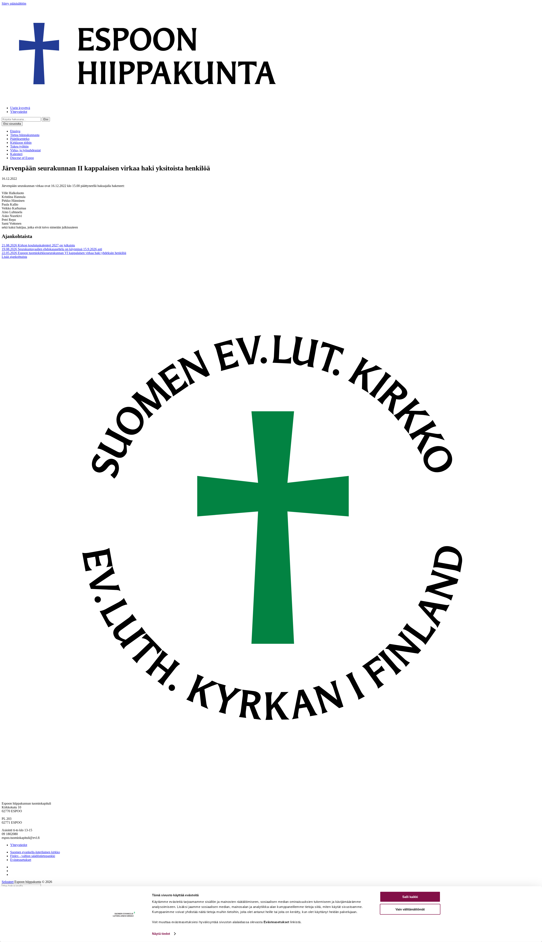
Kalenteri (16, 154)
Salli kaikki (410, 897)
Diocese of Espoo (22, 158)
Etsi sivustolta (12, 123)
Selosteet (8, 882)
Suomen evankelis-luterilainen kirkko (35, 852)
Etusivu (15, 131)
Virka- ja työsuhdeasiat (25, 150)
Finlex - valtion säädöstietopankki (32, 856)
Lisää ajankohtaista (14, 257)
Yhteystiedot (18, 111)
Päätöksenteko (19, 139)
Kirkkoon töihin (21, 142)
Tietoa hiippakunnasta (24, 135)
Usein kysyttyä (20, 108)
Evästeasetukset (20, 860)
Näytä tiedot (161, 933)
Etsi (45, 119)
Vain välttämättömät (410, 909)
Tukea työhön (19, 146)
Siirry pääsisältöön (14, 3)
